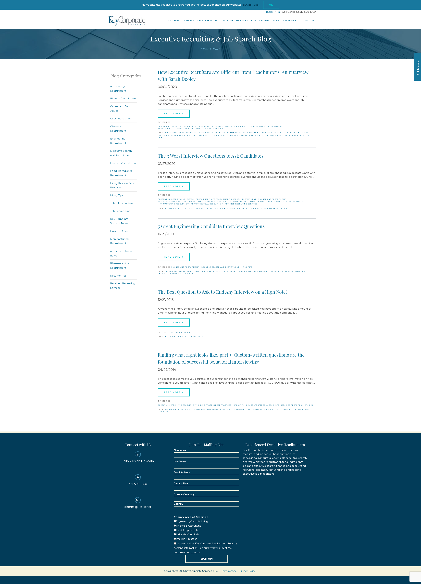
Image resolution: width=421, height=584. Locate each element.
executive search (204, 271)
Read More (173, 113)
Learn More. (251, 4)
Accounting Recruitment (171, 199)
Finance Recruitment (209, 202)
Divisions (188, 20)
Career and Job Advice (170, 126)
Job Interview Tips (180, 333)
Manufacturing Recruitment (173, 204)
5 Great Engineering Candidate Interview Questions (211, 226)
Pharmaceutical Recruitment (207, 204)
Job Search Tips (120, 211)
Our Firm (173, 20)
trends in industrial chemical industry (288, 135)
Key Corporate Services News (174, 129)
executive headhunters (212, 133)
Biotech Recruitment (198, 199)
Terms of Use (229, 571)
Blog (269, 12)
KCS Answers (178, 135)
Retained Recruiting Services (208, 129)
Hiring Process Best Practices (267, 126)
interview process (252, 208)
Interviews (277, 271)
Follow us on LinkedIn (138, 461)
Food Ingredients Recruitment (240, 202)
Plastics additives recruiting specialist (242, 135)
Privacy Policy (247, 571)
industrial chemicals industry (279, 133)
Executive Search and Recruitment (230, 126)
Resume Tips (118, 275)
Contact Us (307, 20)
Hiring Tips (299, 202)
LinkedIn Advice (120, 231)
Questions (188, 274)
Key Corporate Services (127, 21)
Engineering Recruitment (272, 199)
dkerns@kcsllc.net (137, 507)
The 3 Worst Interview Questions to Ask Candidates (210, 156)
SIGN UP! (206, 558)
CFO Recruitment (220, 199)
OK (271, 5)
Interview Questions (275, 208)
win (161, 138)
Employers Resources (265, 20)
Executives (222, 271)
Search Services (207, 20)
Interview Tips (197, 337)
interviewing (261, 271)
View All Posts (210, 48)
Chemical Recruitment (197, 126)
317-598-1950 (138, 484)
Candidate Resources (234, 20)
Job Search (289, 20)
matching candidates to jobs (203, 135)
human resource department (243, 133)
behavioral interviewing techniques (184, 208)
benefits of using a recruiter (180, 133)
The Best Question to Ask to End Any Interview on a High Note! (222, 292)
